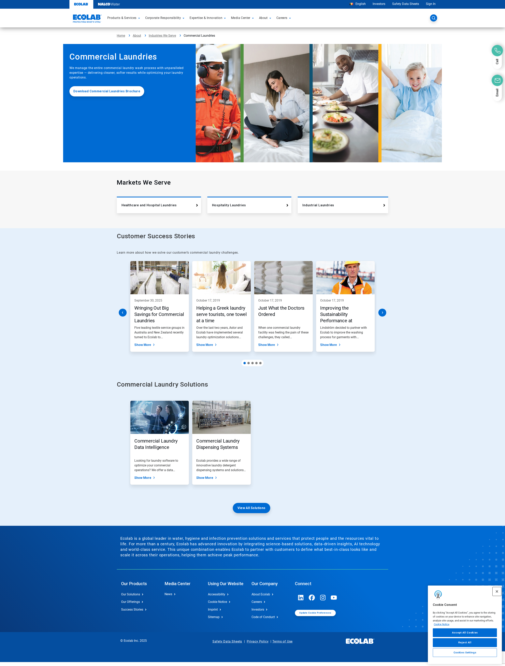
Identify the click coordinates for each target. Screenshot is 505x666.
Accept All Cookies (465, 632)
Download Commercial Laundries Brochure (106, 91)
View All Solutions (251, 508)
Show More (142, 345)
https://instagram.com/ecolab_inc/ (323, 598)
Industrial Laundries (318, 205)
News (168, 594)
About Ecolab (261, 594)
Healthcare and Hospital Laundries (149, 205)
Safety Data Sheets (405, 4)
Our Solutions (130, 594)
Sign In (431, 4)
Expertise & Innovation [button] (206, 18)
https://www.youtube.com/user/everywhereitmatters (334, 598)
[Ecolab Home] (86, 19)
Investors (379, 4)
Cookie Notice (441, 624)
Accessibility (216, 594)
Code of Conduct (263, 617)
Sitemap (214, 617)
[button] (139, 17)
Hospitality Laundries (229, 205)
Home (121, 35)
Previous (123, 313)
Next (382, 313)
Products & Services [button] (122, 18)
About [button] (263, 18)
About (137, 35)
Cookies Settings (465, 652)
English (360, 4)
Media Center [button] (240, 18)
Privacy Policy (257, 641)
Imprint (213, 609)
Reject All (464, 642)
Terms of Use (282, 641)
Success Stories (132, 609)
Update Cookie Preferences (315, 613)
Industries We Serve (162, 35)
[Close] (497, 591)
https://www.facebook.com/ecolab (312, 598)
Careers (257, 602)
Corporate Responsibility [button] (163, 18)
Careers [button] (281, 18)
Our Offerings (130, 602)
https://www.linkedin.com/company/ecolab (301, 598)
